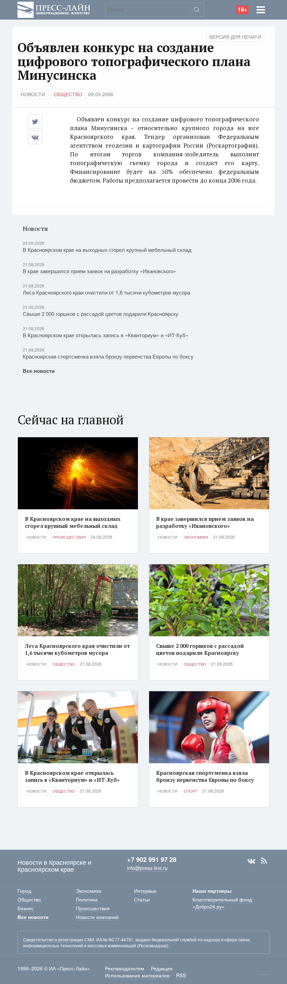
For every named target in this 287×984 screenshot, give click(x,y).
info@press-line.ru (147, 867)
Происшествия (69, 537)
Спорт (190, 791)
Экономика (196, 537)
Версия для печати (235, 36)
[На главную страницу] (54, 9)
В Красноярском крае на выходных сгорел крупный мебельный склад (107, 249)
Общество (68, 94)
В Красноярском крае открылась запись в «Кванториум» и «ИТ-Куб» (105, 335)
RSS (264, 860)
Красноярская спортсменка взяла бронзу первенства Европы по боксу (108, 356)
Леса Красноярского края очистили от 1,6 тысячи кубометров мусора (106, 292)
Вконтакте (251, 860)
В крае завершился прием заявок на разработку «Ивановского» (99, 271)
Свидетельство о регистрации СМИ (58, 939)
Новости (33, 94)
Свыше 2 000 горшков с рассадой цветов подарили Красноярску (100, 313)
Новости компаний (97, 916)
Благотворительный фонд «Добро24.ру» (222, 903)
